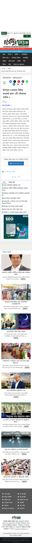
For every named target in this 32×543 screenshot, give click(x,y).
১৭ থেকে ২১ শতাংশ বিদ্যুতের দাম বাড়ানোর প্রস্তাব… (16, 421)
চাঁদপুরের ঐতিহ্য (16, 58)
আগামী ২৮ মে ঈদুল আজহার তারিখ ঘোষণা (15, 212)
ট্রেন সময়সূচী (23, 497)
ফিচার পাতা (5, 58)
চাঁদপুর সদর (8, 172)
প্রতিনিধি (22, 503)
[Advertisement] (16, 15)
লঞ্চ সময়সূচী (10, 51)
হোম (4, 68)
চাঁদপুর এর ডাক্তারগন (18, 64)
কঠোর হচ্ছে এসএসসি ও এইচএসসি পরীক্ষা (16, 477)
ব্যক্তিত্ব (4, 61)
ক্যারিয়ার (6, 505)
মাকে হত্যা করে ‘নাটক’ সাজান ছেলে (13, 209)
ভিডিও (21, 51)
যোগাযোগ (22, 508)
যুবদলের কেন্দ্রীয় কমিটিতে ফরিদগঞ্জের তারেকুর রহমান (16, 273)
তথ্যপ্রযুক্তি (25, 58)
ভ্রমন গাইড (22, 505)
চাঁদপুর (9, 54)
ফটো (16, 51)
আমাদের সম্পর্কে (8, 503)
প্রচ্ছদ (4, 54)
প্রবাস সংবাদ (12, 61)
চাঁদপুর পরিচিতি (3, 51)
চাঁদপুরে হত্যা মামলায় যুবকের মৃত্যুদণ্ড (13, 206)
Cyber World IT (16, 541)
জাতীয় (16, 54)
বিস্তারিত (23, 279)
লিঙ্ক (24, 61)
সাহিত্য (19, 61)
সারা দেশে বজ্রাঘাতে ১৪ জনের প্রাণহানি (16, 449)
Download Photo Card (17, 163)
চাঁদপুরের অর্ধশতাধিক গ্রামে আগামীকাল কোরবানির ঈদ (16, 303)
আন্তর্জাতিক (24, 54)
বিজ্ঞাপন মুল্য (7, 500)
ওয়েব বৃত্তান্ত (7, 494)
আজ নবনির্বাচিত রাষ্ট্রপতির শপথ (12, 185)
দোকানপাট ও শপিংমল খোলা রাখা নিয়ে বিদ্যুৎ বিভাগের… (16, 362)
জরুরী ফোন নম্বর (24, 500)
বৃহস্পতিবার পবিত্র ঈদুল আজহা (12, 198)
